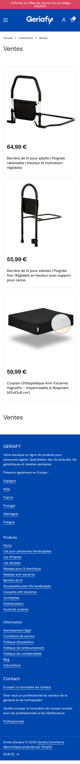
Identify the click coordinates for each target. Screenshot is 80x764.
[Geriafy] (40, 20)
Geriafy (42, 742)
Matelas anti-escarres (19, 574)
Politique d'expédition (18, 642)
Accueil (8, 38)
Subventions (12, 665)
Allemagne (10, 514)
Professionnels (13, 721)
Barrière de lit (12, 580)
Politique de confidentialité (22, 654)
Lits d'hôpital (12, 557)
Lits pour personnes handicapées (27, 551)
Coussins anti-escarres (20, 592)
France (8, 497)
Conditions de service (18, 636)
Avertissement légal (17, 630)
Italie (6, 489)
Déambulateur (13, 603)
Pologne (9, 522)
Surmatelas (11, 598)
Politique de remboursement (23, 648)
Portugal (9, 506)
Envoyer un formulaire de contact (27, 687)
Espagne (9, 481)
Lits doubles (12, 563)
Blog (6, 659)
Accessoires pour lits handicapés (27, 586)
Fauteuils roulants (15, 609)
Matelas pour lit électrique (22, 569)
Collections (26, 38)
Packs (7, 545)
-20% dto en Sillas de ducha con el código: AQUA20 (40, 4)
